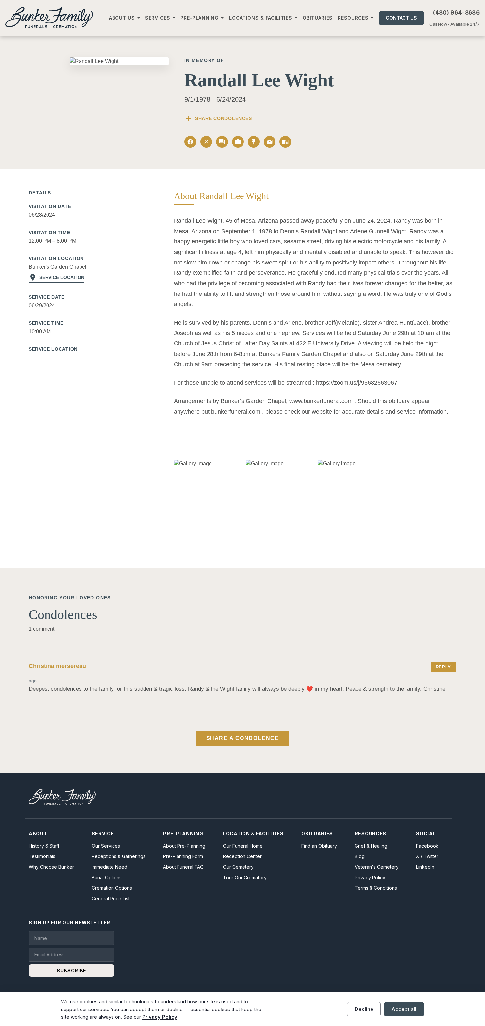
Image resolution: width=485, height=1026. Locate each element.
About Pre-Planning (184, 846)
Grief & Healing (371, 846)
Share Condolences (218, 119)
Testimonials (42, 856)
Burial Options (107, 877)
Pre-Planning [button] (199, 18)
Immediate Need (109, 867)
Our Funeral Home (243, 846)
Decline (364, 1009)
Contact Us (401, 18)
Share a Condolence (242, 738)
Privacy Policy (370, 877)
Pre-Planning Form (183, 856)
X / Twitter (427, 856)
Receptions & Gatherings (119, 856)
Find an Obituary (319, 846)
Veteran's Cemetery (377, 867)
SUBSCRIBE (71, 970)
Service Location (56, 277)
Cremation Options (112, 888)
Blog (360, 856)
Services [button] (157, 18)
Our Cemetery (238, 867)
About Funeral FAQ (183, 867)
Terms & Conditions (376, 888)
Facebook (427, 846)
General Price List (111, 898)
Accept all (403, 1009)
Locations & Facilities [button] (260, 18)
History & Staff (44, 846)
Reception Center (242, 856)
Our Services (106, 846)
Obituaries (318, 18)
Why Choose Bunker (51, 867)
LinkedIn (425, 867)
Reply (443, 667)
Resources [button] (353, 18)
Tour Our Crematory (245, 877)
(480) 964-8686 (456, 12)
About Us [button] (122, 18)
